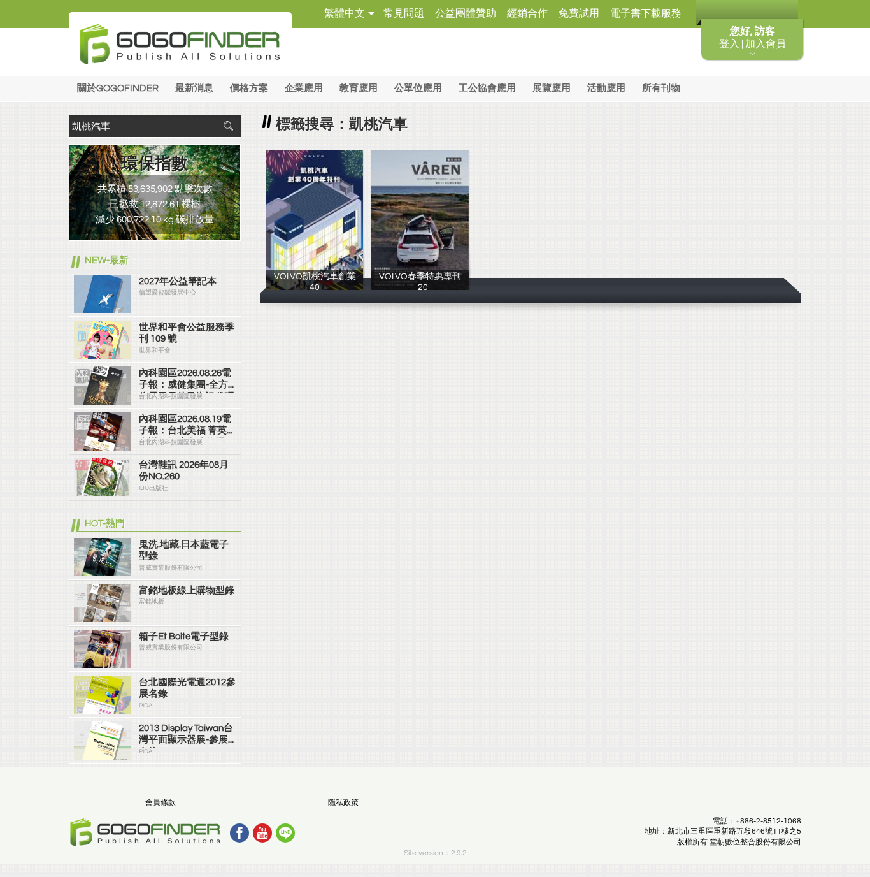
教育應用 (358, 88)
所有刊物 (661, 88)
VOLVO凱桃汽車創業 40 (315, 286)
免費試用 (579, 13)
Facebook (239, 833)
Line (285, 833)
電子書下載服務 (645, 13)
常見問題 (403, 13)
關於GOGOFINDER (118, 88)
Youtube (262, 833)
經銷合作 (527, 13)
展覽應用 (551, 88)
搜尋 (228, 126)
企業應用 (304, 88)
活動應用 (606, 88)
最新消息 (194, 88)
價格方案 (249, 88)
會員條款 (160, 803)
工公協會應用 (487, 88)
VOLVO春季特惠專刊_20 (420, 286)
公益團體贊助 (465, 13)
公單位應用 (418, 88)
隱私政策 (343, 803)
